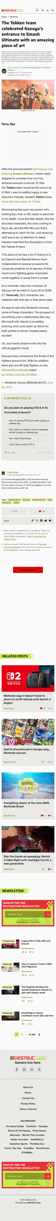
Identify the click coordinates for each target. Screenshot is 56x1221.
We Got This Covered (33, 1135)
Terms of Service (21, 922)
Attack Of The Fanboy (19, 1130)
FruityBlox (29, 1148)
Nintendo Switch (38, 500)
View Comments (28, 569)
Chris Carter (13, 67)
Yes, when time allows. (20, 438)
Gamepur (43, 1126)
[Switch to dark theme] (47, 10)
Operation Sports (19, 1143)
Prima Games (39, 1130)
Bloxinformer (43, 1148)
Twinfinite (31, 1126)
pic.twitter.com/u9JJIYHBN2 (19, 374)
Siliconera (15, 1135)
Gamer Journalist (19, 1139)
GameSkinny (36, 1139)
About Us (28, 1087)
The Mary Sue (37, 1143)
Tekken (16, 503)
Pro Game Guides (15, 1126)
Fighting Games (14, 500)
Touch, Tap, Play (12, 1148)
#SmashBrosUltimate (15, 370)
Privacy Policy (35, 922)
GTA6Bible (26, 1152)
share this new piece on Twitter (21, 201)
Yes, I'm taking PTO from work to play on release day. (29, 422)
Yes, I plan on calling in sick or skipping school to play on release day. (28, 431)
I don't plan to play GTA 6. (22, 444)
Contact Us (28, 1098)
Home (4, 17)
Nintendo (14, 17)
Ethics (28, 1092)
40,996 (32, 1034)
